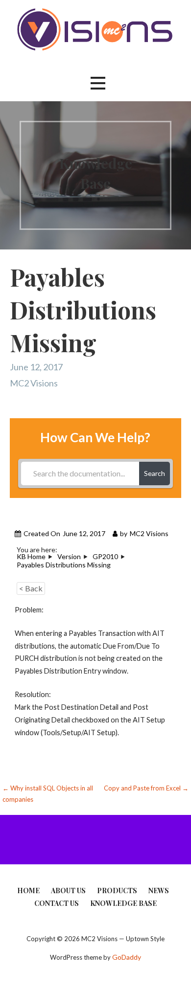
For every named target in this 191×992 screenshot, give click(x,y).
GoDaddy (126, 957)
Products (117, 890)
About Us (68, 890)
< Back (31, 588)
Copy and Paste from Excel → (146, 788)
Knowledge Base (123, 903)
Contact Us (56, 903)
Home (28, 890)
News (158, 890)
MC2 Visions (34, 383)
